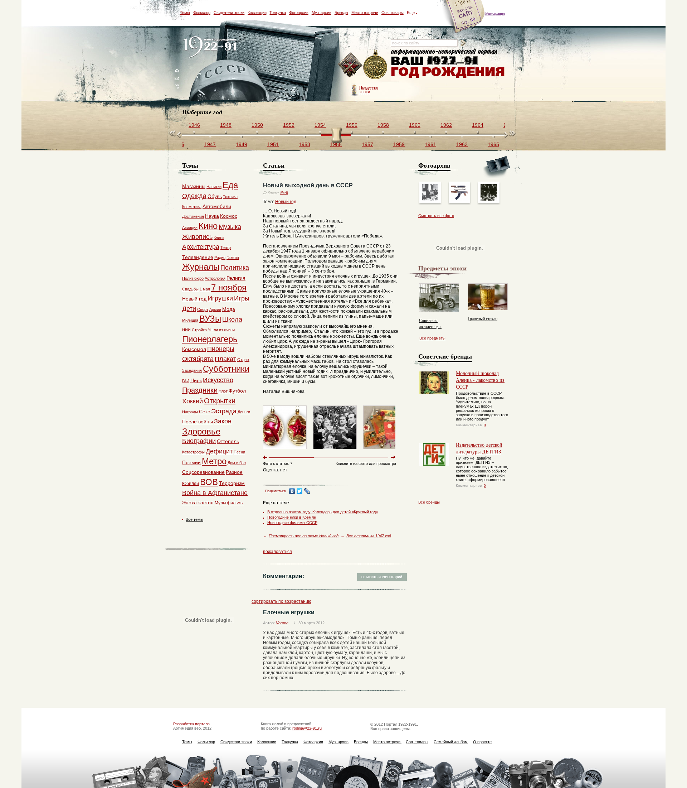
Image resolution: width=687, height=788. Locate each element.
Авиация (190, 227)
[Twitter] (299, 491)
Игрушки (220, 298)
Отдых (243, 359)
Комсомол (194, 349)
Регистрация (495, 13)
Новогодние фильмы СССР (292, 522)
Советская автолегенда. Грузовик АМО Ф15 (437, 326)
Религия (235, 278)
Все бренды (429, 502)
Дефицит (219, 451)
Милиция (190, 320)
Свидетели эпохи (229, 12)
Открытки (219, 401)
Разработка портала (191, 724)
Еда (230, 185)
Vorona (282, 623)
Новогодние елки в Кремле (291, 517)
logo (211, 47)
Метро (214, 461)
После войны (197, 421)
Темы (185, 12)
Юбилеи (190, 483)
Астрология (215, 278)
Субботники (226, 369)
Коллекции (257, 12)
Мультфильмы (229, 502)
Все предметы (432, 338)
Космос (228, 216)
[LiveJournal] (307, 491)
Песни (239, 452)
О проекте (482, 742)
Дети (189, 308)
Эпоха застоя (198, 502)
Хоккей (192, 401)
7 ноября (229, 287)
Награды (190, 412)
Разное (234, 472)
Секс (204, 411)
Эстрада (224, 411)
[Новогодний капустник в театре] (335, 450)
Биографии (199, 441)
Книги (219, 237)
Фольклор (201, 12)
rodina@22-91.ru (307, 728)
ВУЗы (210, 318)
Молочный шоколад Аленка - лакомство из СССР (480, 380)
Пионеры (220, 348)
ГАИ (185, 381)
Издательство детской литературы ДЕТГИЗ (479, 448)
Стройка (199, 330)
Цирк (196, 380)
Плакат (225, 358)
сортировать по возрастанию (281, 601)
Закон (223, 421)
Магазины (193, 186)
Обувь (215, 196)
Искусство (218, 380)
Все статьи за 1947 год (368, 536)
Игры (241, 298)
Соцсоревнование (203, 472)
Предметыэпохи (368, 89)
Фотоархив (298, 12)
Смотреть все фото (436, 215)
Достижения (193, 216)
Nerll (284, 193)
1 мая (205, 289)
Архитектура (200, 246)
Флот (223, 391)
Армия (215, 309)
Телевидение (197, 257)
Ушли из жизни (221, 330)
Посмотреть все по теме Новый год (303, 536)
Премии (191, 462)
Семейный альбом (451, 742)
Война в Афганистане (215, 492)
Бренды (341, 12)
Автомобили (217, 206)
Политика (234, 267)
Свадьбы (190, 289)
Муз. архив (321, 12)
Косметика (191, 207)
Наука (212, 216)
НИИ (186, 330)
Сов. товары (392, 12)
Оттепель (228, 441)
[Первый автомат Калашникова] (459, 199)
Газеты (232, 257)
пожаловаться (277, 551)
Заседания (192, 370)
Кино (208, 226)
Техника (230, 196)
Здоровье (201, 431)
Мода (228, 309)
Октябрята (198, 358)
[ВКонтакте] (292, 491)
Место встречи (364, 12)
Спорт (202, 309)
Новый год (285, 201)
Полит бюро (193, 278)
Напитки (213, 186)
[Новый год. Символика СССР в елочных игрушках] (285, 450)
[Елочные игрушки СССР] (385, 450)
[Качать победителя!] (489, 199)
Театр (225, 247)
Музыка (230, 226)
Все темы (194, 519)
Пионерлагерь (210, 339)
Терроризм (232, 483)
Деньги (244, 412)
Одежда (194, 196)
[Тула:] (430, 199)
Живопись (197, 236)
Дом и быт (237, 463)
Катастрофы (193, 452)
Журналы (200, 267)
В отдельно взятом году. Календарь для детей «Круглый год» (322, 512)
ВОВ (209, 482)
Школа (232, 319)
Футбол (237, 391)
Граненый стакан (482, 318)
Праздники (200, 390)
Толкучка (277, 12)
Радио (219, 257)
